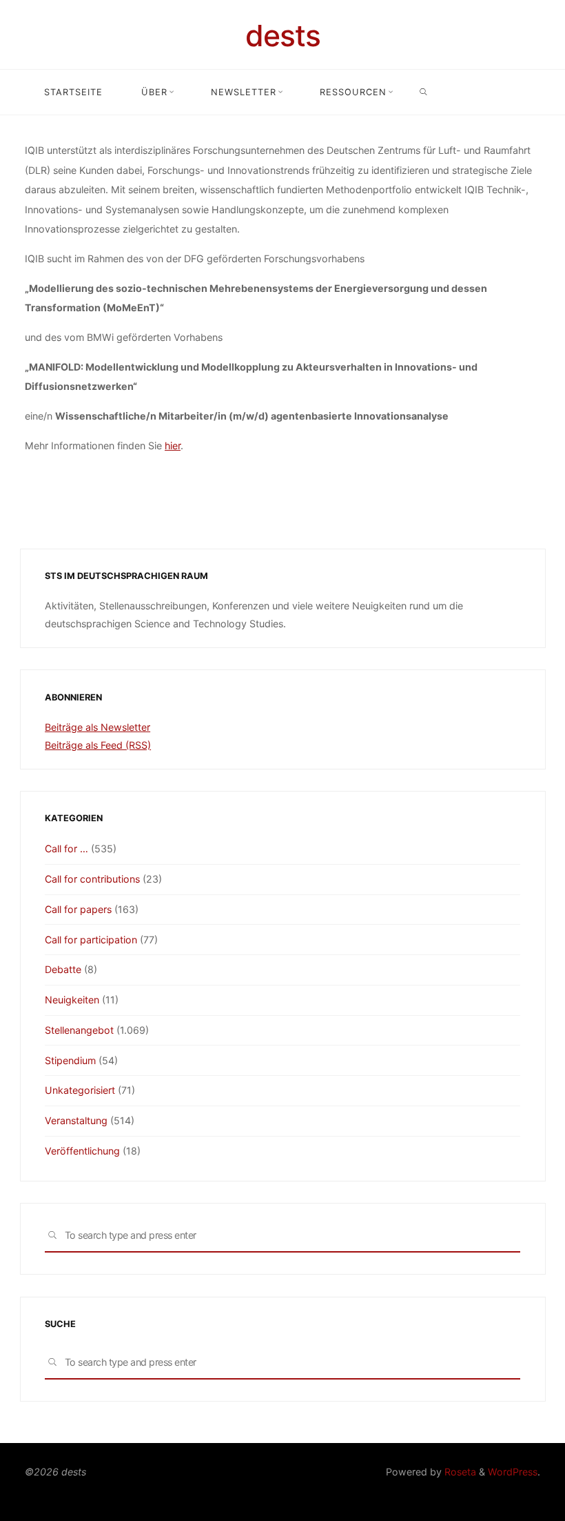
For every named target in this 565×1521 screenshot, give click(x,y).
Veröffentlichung (82, 1151)
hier (173, 445)
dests (282, 35)
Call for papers (78, 909)
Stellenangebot (79, 1030)
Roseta (459, 1472)
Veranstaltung (76, 1120)
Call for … (66, 848)
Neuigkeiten (72, 999)
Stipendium (70, 1060)
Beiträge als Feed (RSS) (98, 745)
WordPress (512, 1472)
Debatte (63, 969)
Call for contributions (92, 879)
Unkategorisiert (80, 1090)
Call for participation (91, 939)
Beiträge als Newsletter (97, 727)
